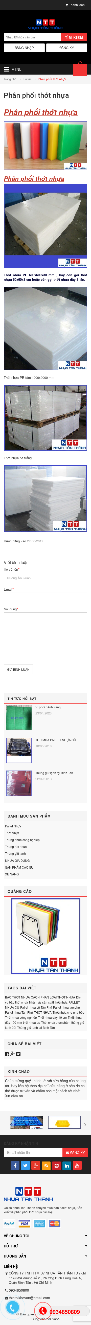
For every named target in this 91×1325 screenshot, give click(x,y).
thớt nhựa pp (31, 1022)
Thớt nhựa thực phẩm (55, 1022)
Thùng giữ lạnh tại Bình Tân (54, 773)
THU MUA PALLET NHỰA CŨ (55, 740)
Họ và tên (11, 569)
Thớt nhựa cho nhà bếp (68, 1012)
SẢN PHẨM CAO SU (19, 867)
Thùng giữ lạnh (15, 853)
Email (8, 589)
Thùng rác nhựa (16, 846)
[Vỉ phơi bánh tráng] (19, 717)
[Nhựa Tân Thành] (45, 24)
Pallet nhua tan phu (66, 1007)
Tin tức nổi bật (22, 698)
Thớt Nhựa (12, 833)
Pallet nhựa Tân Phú (19, 1012)
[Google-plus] (12, 1053)
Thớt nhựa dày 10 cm (52, 1017)
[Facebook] (7, 1053)
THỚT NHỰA (43, 1012)
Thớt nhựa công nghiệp (21, 1017)
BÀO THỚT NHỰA (17, 997)
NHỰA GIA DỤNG (17, 860)
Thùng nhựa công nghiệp (22, 840)
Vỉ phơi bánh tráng (48, 707)
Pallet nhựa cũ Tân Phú (36, 1007)
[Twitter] (18, 1053)
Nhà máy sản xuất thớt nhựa (48, 1002)
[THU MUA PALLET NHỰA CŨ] (19, 750)
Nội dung (11, 609)
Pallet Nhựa (13, 826)
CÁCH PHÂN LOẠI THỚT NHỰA (53, 997)
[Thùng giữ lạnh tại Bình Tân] (19, 783)
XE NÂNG (12, 874)
